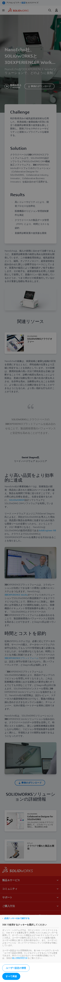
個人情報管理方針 (20, 958)
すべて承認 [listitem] (11, 976)
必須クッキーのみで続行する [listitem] (17, 918)
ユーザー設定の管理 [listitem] (16, 968)
